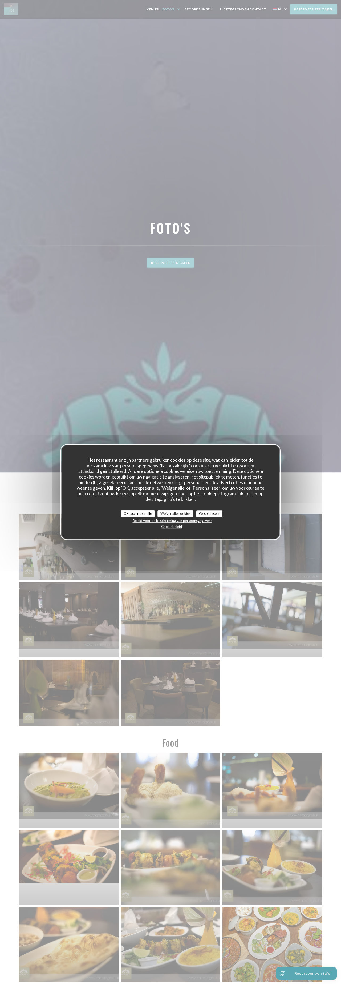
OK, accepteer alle (138, 513)
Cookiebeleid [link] (171, 526)
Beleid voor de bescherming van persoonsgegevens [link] (172, 521)
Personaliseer (209, 513)
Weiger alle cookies (175, 513)
